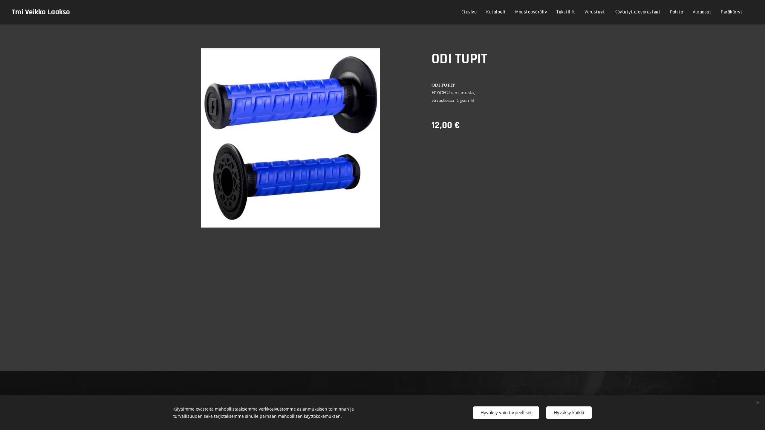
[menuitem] (470, 12)
